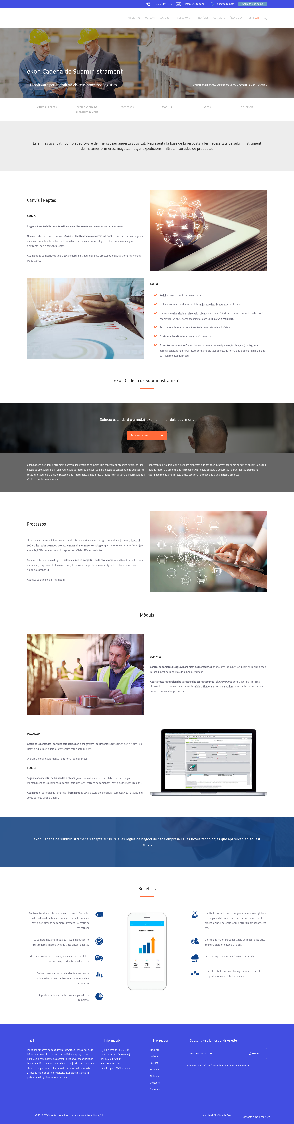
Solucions (183, 18)
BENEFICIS (247, 107)
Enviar (256, 1053)
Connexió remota (225, 4)
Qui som (150, 18)
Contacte (219, 18)
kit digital (134, 18)
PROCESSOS (127, 107)
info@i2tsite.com (194, 4)
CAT (257, 18)
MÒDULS (167, 107)
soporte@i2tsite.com (119, 1068)
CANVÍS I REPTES (47, 107)
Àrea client (237, 18)
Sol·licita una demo (252, 4)
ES (250, 18)
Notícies (203, 18)
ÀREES (207, 107)
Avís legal (208, 1115)
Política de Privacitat (226, 1115)
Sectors (164, 18)
